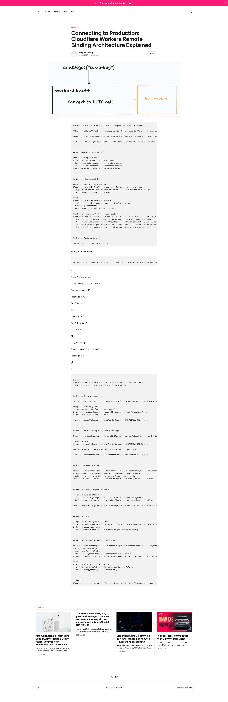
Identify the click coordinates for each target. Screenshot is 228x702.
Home (47, 11)
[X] (111, 677)
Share (151, 54)
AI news (74, 27)
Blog (73, 11)
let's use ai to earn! (114, 687)
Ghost (189, 687)
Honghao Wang (86, 52)
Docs (65, 11)
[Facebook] (116, 677)
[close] (225, 3)
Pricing (57, 11)
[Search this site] (191, 12)
